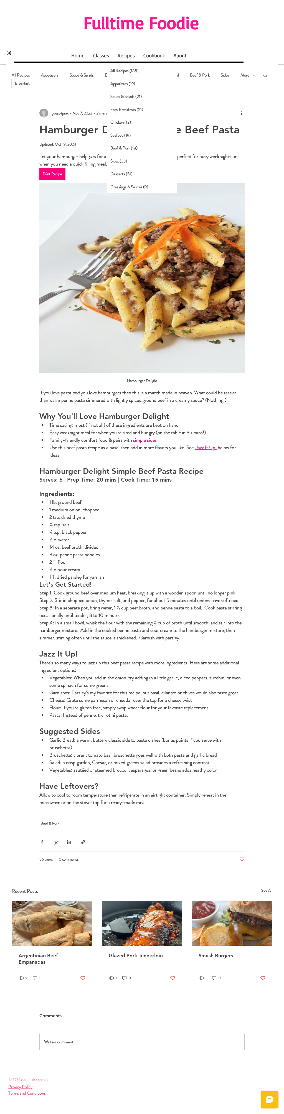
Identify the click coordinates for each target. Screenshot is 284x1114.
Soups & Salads (82, 75)
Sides (225, 75)
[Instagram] (9, 53)
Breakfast (22, 83)
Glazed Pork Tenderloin (136, 955)
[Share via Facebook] (42, 842)
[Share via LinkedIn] (69, 842)
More (244, 75)
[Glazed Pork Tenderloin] (142, 923)
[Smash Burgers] (232, 923)
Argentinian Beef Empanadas (38, 958)
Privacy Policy (20, 1087)
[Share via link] (82, 842)
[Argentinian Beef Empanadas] (52, 923)
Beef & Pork (200, 75)
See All (266, 890)
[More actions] (241, 113)
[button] (265, 75)
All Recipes (21, 75)
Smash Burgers (216, 955)
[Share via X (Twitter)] (55, 842)
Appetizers (50, 75)
